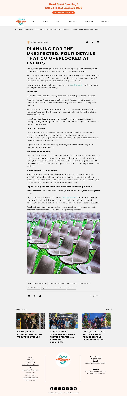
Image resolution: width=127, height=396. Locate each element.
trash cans (71, 288)
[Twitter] (63, 388)
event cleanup (85, 283)
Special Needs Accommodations (53, 288)
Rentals (45, 21)
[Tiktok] (67, 388)
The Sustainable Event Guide (33, 29)
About (58, 21)
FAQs (30, 367)
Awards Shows (89, 29)
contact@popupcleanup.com (95, 363)
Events (80, 29)
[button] (87, 42)
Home (33, 21)
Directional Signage (57, 283)
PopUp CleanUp (69, 197)
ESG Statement (30, 380)
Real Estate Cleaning (62, 29)
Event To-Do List (33, 288)
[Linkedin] (59, 388)
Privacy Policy (30, 375)
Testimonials (30, 372)
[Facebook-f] (51, 388)
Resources (71, 21)
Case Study (49, 29)
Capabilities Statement (30, 370)
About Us (30, 360)
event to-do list (76, 85)
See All (109, 309)
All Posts (18, 29)
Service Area (89, 21)
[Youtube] (71, 388)
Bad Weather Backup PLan (37, 283)
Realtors (74, 29)
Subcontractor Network (30, 365)
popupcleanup (95, 296)
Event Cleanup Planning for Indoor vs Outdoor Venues (29, 334)
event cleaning (72, 283)
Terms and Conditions (30, 378)
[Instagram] (55, 388)
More (97, 29)
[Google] (75, 388)
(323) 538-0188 (95, 359)
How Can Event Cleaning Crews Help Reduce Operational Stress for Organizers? (62, 337)
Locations (104, 21)
